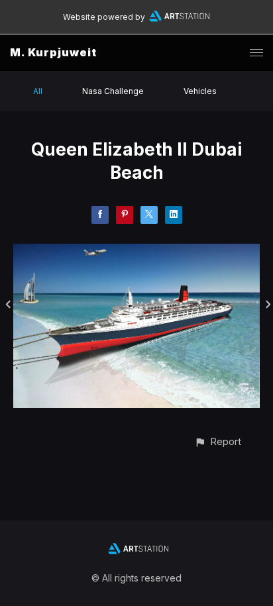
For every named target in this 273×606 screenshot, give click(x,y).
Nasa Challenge (113, 91)
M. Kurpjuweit (53, 52)
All (37, 91)
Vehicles (200, 91)
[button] (217, 441)
